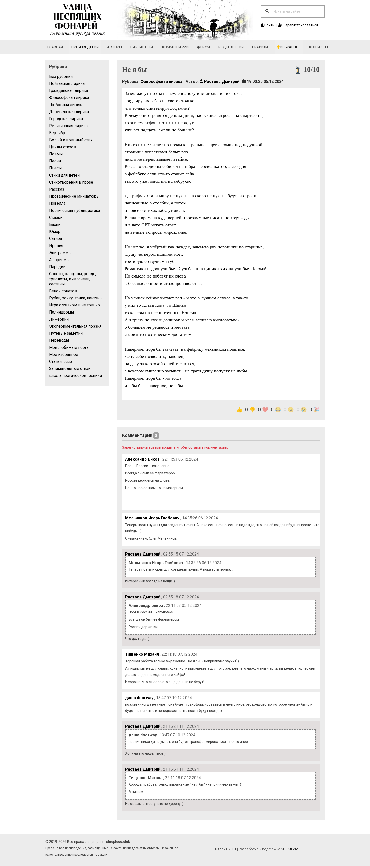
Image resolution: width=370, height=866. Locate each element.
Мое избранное (63, 354)
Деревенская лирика (69, 111)
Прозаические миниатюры (74, 196)
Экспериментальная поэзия (75, 326)
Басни (54, 224)
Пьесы (55, 168)
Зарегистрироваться (300, 25)
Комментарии (175, 47)
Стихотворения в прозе (71, 182)
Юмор (54, 231)
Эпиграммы (60, 252)
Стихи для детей (64, 175)
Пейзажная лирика (67, 83)
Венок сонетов (63, 291)
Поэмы (56, 154)
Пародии (57, 266)
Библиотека (142, 47)
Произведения (85, 47)
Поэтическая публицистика (74, 210)
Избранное (290, 47)
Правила (260, 47)
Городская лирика (66, 118)
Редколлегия (231, 47)
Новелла (57, 203)
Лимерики (59, 319)
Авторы (114, 47)
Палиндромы (61, 312)
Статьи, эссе (60, 361)
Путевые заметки (66, 333)
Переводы (59, 340)
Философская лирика (69, 97)
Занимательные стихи (69, 368)
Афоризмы (59, 259)
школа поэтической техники (75, 375)
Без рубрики (61, 76)
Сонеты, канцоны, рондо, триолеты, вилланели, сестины (72, 278)
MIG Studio (289, 849)
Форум (203, 47)
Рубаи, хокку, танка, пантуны (76, 298)
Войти (269, 25)
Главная (55, 47)
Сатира (55, 238)
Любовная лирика (66, 104)
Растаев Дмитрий (221, 81)
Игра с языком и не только (74, 305)
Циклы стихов (62, 147)
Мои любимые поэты (69, 347)
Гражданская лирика (68, 90)
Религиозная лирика (68, 125)
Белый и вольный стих (70, 139)
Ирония (56, 245)
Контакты (318, 47)
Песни (55, 161)
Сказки (55, 217)
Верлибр (57, 132)
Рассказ (56, 189)
